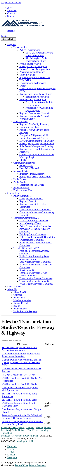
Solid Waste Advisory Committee (35, 262)
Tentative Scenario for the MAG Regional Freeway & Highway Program (22, 416)
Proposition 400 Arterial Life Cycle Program (39, 103)
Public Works (19, 182)
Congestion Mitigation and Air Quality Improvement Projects (34, 136)
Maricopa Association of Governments (19, 435)
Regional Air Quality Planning (34, 124)
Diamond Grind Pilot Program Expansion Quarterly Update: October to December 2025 (21, 362)
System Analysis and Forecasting (35, 77)
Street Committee (27, 270)
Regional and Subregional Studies (35, 94)
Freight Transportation (30, 63)
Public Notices (20, 308)
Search (10, 16)
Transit (22, 85)
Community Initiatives (24, 162)
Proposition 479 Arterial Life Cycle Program (39, 109)
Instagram (12, 457)
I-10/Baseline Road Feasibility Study (19, 384)
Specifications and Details (31, 184)
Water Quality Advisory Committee (36, 284)
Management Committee (31, 198)
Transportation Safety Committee (35, 281)
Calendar (17, 295)
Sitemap (30, 427)
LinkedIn (11, 454)
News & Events (14, 286)
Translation (6, 433)
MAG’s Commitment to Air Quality (36, 140)
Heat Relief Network (29, 168)
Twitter (10, 452)
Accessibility (42, 430)
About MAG (19, 292)
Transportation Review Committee (35, 278)
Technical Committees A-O (26, 217)
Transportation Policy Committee (35, 209)
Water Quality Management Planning (37, 143)
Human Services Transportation (34, 69)
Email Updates (17, 427)
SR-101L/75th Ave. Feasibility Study (19, 399)
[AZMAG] (22, 25)
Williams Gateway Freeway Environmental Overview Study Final (22, 422)
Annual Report (20, 303)
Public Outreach (21, 187)
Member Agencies (22, 300)
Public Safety (19, 179)
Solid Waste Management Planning (36, 146)
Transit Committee (28, 275)
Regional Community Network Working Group (34, 117)
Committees (13, 193)
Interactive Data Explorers (32, 173)
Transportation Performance (32, 83)
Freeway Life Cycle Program (33, 66)
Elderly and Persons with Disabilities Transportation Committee (37, 238)
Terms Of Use (21, 465)
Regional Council (27, 201)
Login (4, 36)
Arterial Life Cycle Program (32, 99)
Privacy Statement (37, 465)
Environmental (20, 121)
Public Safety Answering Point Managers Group (34, 257)
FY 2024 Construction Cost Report (18, 374)
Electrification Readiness (37, 96)
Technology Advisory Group (33, 273)
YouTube (11, 449)
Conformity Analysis (29, 127)
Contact (11, 13)
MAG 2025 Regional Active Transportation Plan (39, 54)
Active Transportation (29, 50)
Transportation (20, 47)
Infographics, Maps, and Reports (35, 176)
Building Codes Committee (32, 234)
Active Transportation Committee (35, 226)
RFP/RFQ (12, 10)
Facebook (12, 446)
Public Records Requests (25, 311)
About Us (12, 289)
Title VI (31, 430)
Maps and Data (20, 171)
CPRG (22, 160)
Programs (11, 44)
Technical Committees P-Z (26, 248)
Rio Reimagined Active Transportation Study (37, 59)
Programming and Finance (32, 72)
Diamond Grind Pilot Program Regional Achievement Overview (21, 355)
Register (11, 31)
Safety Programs (27, 74)
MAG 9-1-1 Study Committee (33, 220)
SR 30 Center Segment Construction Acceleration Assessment (19, 348)
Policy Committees (22, 195)
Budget (16, 306)
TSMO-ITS (25, 80)
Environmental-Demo (23, 190)
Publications (19, 297)
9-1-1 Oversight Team (30, 223)
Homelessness (26, 165)
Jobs (9, 7)
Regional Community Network (34, 113)
